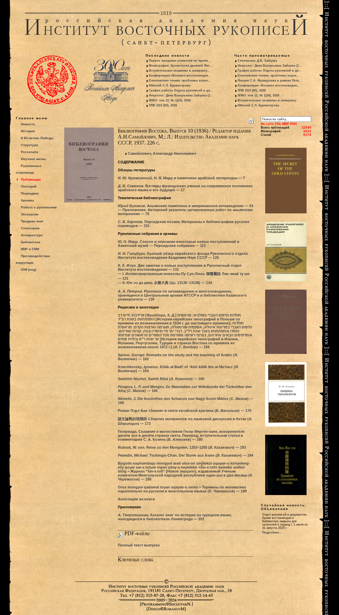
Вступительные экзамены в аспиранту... (179, 70)
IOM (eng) (28, 269)
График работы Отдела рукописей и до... (181, 90)
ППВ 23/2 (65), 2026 (163, 105)
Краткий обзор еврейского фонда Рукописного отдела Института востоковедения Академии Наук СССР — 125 (183, 255)
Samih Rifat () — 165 (161, 379)
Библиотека (30, 242)
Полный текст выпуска (139, 545)
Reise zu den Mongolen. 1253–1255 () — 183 (182, 447)
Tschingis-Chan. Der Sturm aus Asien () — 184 (185, 455)
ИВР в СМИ (30, 249)
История (28, 131)
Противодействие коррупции (33, 259)
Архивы (27, 200)
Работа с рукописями (39, 207)
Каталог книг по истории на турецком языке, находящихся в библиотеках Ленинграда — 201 (175, 517)
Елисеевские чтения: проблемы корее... (180, 80)
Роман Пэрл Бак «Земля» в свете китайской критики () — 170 (184, 411)
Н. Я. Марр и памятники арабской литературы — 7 (181, 178)
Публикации (31, 179)
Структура (29, 145)
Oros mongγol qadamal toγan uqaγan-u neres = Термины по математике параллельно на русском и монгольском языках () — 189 (182, 489)
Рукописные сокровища (29, 169)
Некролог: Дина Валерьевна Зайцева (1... (181, 95)
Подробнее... (272, 532)
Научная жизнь (33, 159)
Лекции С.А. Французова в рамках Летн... (270, 80)
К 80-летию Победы (37, 138)
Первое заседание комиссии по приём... (180, 60)
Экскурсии (29, 214)
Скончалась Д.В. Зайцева (257, 60)
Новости (28, 124)
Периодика (30, 193)
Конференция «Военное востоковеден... (180, 75)
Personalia (29, 152)
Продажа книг (32, 221)
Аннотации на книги (136, 499)
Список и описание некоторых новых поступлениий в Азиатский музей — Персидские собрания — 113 (178, 244)
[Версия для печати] (251, 120)
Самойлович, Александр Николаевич (162, 153)
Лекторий (28, 186)
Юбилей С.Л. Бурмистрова (169, 85)
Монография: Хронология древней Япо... (181, 65)
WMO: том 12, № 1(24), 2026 (170, 100)
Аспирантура (32, 235)
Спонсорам (30, 228)
